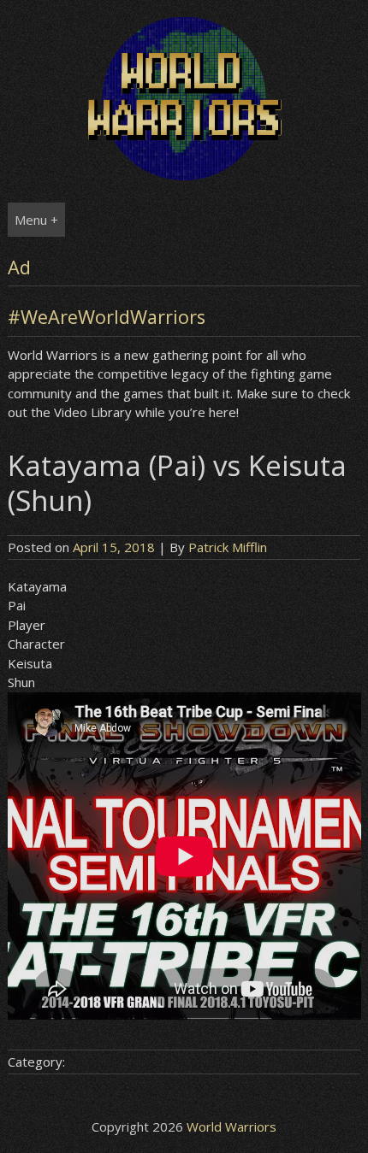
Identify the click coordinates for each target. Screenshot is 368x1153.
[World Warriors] (184, 175)
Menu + (36, 219)
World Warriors (231, 1126)
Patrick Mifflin (227, 547)
